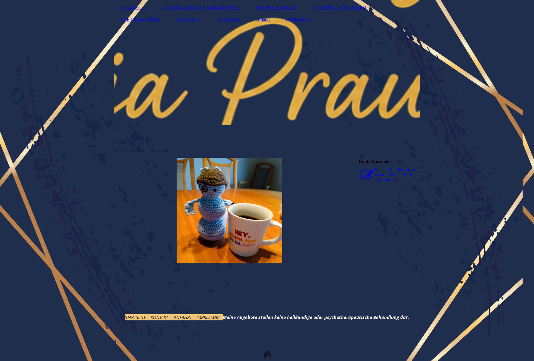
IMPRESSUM (299, 19)
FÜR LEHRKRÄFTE (141, 19)
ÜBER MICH (189, 19)
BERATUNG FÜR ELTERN (339, 7)
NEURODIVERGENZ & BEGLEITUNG (201, 7)
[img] (267, 62)
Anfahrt (263, 19)
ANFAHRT (183, 317)
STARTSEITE (134, 7)
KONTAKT (229, 19)
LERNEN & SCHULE (276, 7)
